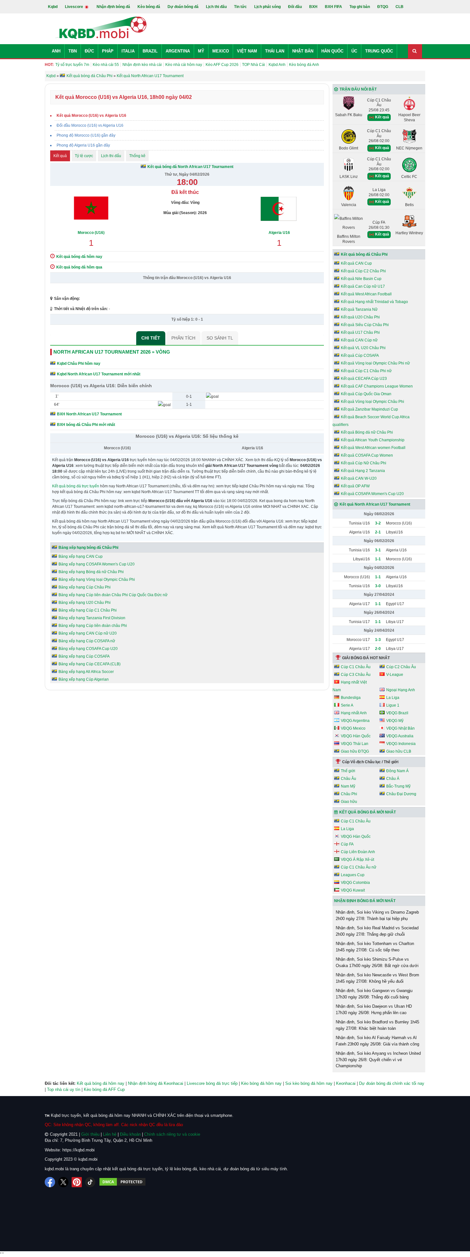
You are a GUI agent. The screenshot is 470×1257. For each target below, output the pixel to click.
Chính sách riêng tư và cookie (172, 1134)
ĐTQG (382, 6)
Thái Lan (274, 51)
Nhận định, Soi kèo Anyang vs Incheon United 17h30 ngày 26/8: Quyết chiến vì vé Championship (378, 1059)
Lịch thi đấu (216, 6)
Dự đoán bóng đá (183, 6)
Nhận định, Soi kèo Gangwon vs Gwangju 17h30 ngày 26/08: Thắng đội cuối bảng (374, 993)
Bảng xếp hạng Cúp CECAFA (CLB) (90, 664)
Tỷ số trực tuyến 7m (72, 64)
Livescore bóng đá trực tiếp (212, 1083)
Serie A (347, 705)
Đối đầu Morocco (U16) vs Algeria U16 (90, 125)
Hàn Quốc (332, 51)
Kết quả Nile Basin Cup (361, 278)
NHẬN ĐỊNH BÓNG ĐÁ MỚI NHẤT (365, 901)
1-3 (378, 639)
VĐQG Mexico (353, 728)
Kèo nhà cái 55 (106, 64)
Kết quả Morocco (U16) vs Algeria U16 (91, 115)
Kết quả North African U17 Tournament (375, 504)
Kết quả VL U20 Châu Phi (363, 348)
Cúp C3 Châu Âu (356, 674)
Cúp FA (347, 844)
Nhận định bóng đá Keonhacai (155, 1083)
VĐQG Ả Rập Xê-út (357, 859)
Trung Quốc (379, 51)
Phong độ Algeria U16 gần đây (83, 145)
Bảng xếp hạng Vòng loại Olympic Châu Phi (97, 579)
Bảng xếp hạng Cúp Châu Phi (85, 587)
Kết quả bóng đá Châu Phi (364, 254)
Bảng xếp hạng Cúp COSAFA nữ (87, 641)
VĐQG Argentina (355, 720)
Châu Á (392, 778)
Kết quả (60, 156)
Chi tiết (150, 337)
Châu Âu (348, 778)
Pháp (108, 51)
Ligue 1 (392, 705)
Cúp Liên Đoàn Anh (358, 852)
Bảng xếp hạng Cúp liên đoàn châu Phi (93, 625)
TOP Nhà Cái (253, 64)
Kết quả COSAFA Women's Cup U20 (372, 494)
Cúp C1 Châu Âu (356, 667)
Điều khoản (130, 1134)
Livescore (74, 6)
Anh (56, 51)
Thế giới (348, 771)
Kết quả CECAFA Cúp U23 (364, 378)
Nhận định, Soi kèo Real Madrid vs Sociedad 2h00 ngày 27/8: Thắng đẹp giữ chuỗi (377, 931)
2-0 (378, 648)
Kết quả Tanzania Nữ (359, 309)
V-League (394, 674)
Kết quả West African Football (366, 294)
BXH (313, 6)
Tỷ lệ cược (84, 156)
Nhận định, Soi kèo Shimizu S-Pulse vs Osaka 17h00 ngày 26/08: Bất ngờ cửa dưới (377, 962)
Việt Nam (247, 51)
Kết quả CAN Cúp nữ (359, 340)
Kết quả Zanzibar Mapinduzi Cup (369, 409)
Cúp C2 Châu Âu (401, 667)
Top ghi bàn (359, 6)
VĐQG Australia (399, 736)
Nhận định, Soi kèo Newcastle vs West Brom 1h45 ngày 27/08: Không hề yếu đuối (377, 978)
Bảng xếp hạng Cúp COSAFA (84, 656)
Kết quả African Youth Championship (372, 440)
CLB (399, 6)
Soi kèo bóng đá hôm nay (309, 1083)
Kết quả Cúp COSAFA (360, 355)
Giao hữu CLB (398, 751)
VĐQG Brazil (397, 713)
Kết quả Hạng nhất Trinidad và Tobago (374, 302)
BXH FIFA (333, 6)
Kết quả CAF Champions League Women (377, 386)
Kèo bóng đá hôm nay (261, 1083)
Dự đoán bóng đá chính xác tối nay (391, 1083)
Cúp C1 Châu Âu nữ (358, 867)
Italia (128, 51)
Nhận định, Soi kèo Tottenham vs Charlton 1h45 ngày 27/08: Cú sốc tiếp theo (375, 946)
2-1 (378, 532)
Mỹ (201, 51)
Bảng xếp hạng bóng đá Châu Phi (88, 547)
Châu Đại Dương (401, 794)
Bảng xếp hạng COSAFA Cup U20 (88, 648)
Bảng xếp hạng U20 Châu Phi (85, 602)
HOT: (49, 64)
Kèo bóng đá (148, 6)
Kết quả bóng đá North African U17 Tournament (190, 166)
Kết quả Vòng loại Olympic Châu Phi (372, 401)
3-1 (378, 550)
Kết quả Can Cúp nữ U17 (363, 286)
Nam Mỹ (348, 786)
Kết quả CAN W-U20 (359, 478)
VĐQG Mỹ (394, 720)
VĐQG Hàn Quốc (356, 736)
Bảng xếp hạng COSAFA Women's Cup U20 (97, 564)
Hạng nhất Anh (354, 713)
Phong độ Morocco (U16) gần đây (86, 135)
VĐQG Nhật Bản (400, 728)
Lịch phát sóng (267, 6)
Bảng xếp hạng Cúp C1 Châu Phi (88, 610)
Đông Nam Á (397, 771)
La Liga (392, 697)
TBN (72, 51)
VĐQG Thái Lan (354, 743)
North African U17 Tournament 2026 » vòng (111, 352)
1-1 (378, 559)
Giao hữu (349, 801)
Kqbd (53, 6)
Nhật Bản (302, 51)
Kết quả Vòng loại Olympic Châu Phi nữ (375, 363)
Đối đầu (295, 6)
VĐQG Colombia (355, 882)
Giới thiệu (90, 1134)
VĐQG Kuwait (353, 890)
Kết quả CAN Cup (356, 263)
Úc (354, 51)
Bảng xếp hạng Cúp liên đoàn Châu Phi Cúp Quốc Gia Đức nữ (113, 595)
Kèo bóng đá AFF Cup (104, 1089)
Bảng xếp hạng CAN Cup (81, 556)
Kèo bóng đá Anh (304, 64)
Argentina (178, 51)
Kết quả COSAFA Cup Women (367, 455)
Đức (89, 51)
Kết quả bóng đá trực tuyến (75, 486)
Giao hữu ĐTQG (355, 751)
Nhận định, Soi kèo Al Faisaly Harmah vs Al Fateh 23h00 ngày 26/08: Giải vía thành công (377, 1040)
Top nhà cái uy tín (63, 1089)
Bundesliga (351, 697)
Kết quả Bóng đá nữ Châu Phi (367, 432)
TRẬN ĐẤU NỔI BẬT (358, 89)
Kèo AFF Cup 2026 (222, 64)
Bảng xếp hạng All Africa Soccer (86, 671)
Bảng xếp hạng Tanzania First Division (92, 618)
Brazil (150, 51)
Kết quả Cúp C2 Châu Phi (363, 271)
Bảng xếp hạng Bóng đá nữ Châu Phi (91, 572)
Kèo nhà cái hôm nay (183, 64)
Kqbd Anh (277, 64)
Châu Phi (349, 794)
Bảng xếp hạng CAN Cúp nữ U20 (88, 633)
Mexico (220, 51)
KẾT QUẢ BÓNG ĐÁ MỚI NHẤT (367, 812)
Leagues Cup (352, 875)
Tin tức (240, 6)
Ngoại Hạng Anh (400, 690)
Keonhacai (346, 1083)
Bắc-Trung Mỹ (398, 786)
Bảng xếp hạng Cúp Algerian (84, 679)
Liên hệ (109, 1134)
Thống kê (137, 156)
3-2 (378, 523)
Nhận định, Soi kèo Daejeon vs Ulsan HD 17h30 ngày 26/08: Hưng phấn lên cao (374, 1009)
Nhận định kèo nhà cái (142, 64)
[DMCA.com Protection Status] (122, 1182)
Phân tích (183, 337)
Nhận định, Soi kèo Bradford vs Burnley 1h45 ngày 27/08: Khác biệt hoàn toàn (377, 1025)
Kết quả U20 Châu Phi (360, 317)
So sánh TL (220, 337)
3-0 (378, 586)
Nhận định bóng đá (113, 6)
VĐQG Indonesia (401, 743)
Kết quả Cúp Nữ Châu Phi (363, 463)
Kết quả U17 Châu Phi (360, 332)
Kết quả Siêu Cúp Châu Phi (365, 325)
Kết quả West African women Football (373, 447)
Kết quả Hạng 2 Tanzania (363, 470)
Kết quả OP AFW (355, 486)
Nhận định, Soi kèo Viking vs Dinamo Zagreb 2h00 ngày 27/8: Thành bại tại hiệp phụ (377, 915)
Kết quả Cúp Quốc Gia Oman (366, 394)
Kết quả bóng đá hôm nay (100, 1083)
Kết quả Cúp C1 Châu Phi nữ (366, 371)
